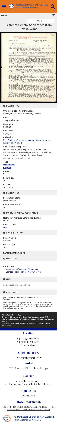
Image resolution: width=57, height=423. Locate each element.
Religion (7, 167)
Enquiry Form (28, 395)
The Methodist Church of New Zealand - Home (28, 409)
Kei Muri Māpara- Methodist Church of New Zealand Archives (26, 318)
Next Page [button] (51, 21)
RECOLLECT (5, 323)
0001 (5, 227)
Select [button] (47, 21)
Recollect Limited (34, 323)
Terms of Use (16, 315)
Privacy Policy (6, 315)
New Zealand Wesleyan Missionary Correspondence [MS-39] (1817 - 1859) (23, 270)
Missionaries (9, 164)
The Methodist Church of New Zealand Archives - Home (29, 406)
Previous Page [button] (28, 21)
